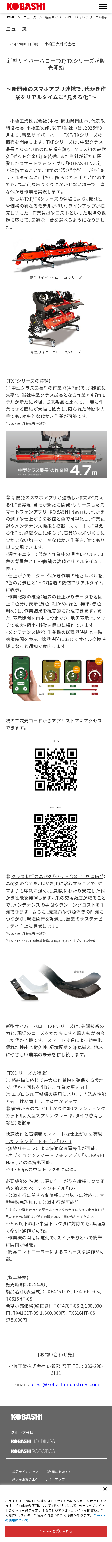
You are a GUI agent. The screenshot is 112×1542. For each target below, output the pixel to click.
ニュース (29, 17)
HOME (10, 17)
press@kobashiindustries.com (64, 1384)
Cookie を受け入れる (56, 1531)
